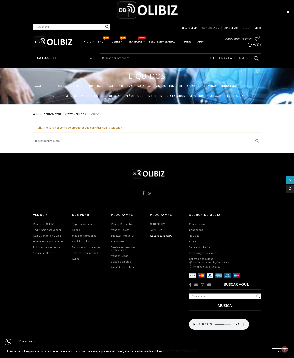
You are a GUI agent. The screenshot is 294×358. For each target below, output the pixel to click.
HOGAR (99, 96)
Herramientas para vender (48, 241)
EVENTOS (77, 86)
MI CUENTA (191, 28)
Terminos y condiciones (86, 247)
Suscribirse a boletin (123, 267)
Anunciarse (117, 241)
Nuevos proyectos (161, 236)
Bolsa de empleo (121, 262)
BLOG (192, 241)
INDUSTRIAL (229, 86)
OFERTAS (115, 96)
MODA (85, 96)
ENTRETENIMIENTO (63, 96)
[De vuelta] (38, 87)
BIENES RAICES (189, 86)
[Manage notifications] (284, 349)
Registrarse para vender (47, 230)
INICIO (257, 28)
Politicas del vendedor (46, 247)
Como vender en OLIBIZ (47, 236)
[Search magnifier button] (107, 27)
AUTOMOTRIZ (165, 86)
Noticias (194, 236)
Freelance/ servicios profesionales (123, 249)
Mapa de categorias (84, 236)
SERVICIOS (137, 40)
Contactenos (197, 224)
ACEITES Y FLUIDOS (75, 114)
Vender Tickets (120, 230)
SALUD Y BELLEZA (121, 86)
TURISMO (214, 96)
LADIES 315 (156, 230)
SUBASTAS (144, 86)
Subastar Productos (122, 236)
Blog (246, 28)
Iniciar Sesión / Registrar (238, 39)
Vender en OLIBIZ (43, 224)
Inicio (39, 114)
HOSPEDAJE (96, 86)
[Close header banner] (288, 12)
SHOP (103, 40)
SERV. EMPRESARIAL (162, 42)
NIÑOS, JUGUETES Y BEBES (144, 96)
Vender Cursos (119, 256)
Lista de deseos (259, 37)
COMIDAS (210, 86)
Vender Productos (122, 224)
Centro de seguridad (201, 259)
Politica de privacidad (85, 253)
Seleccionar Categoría (226, 58)
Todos (61, 86)
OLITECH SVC (157, 224)
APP (200, 42)
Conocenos (196, 230)
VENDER (118, 40)
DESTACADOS (176, 96)
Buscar (256, 58)
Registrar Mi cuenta (83, 224)
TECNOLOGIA (234, 96)
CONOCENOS (231, 28)
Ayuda (76, 259)
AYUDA (186, 42)
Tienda (76, 230)
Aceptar (280, 352)
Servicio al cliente (43, 253)
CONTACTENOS (210, 28)
